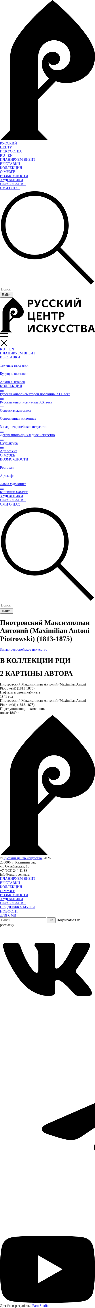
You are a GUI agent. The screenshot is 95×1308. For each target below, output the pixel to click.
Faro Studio (40, 1306)
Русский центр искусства (23, 858)
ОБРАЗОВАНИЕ (13, 184)
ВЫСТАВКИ (10, 164)
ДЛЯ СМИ (8, 915)
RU (3, 155)
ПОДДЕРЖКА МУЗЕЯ (17, 907)
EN (10, 155)
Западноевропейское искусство (23, 649)
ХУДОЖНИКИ (11, 180)
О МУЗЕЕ (7, 172)
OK (51, 920)
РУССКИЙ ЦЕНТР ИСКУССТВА (11, 147)
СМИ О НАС (10, 188)
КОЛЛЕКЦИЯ (11, 168)
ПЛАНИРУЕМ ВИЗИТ (17, 159)
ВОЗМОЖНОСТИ (14, 176)
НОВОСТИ (9, 911)
